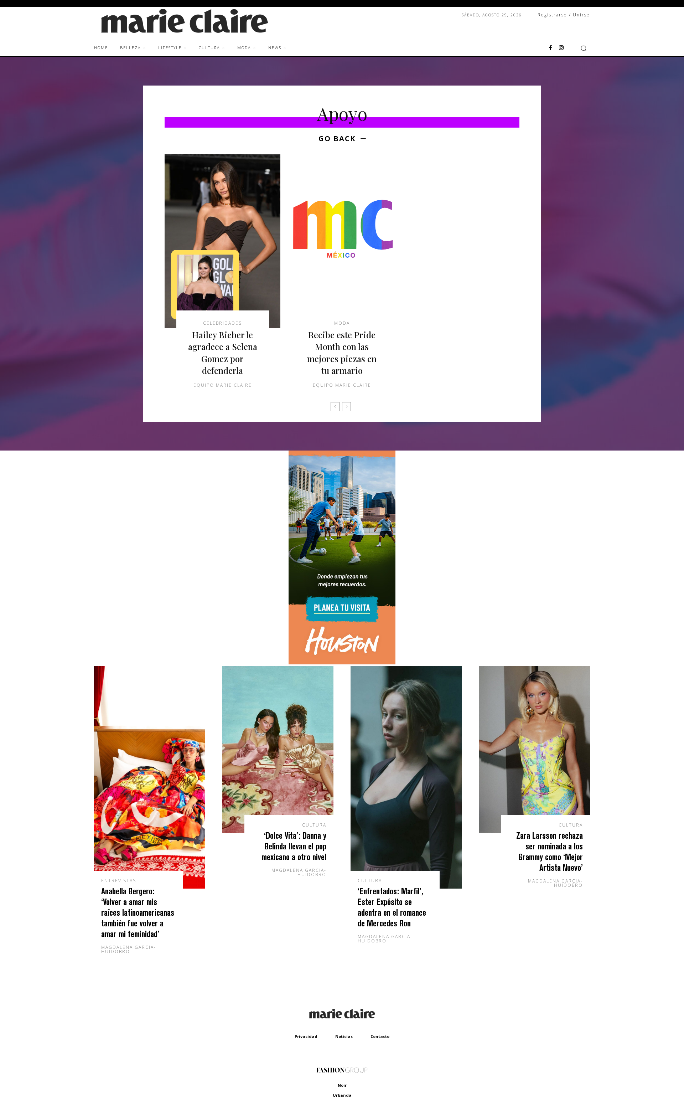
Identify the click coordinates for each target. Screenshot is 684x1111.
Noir (342, 1085)
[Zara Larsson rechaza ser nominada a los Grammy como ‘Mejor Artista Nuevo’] (534, 749)
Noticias (344, 1036)
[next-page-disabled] (346, 406)
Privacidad (306, 1036)
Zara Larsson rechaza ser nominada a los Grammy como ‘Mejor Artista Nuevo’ (549, 851)
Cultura (314, 825)
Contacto (379, 1036)
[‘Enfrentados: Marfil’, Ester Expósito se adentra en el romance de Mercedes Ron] (406, 777)
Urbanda (342, 1095)
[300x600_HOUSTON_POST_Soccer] (342, 662)
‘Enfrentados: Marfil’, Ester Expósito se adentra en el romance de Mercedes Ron (392, 907)
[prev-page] (335, 406)
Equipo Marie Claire (222, 385)
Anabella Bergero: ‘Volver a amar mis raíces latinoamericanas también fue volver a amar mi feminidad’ (137, 912)
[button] (583, 48)
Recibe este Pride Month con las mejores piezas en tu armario (342, 352)
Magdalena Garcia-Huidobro (128, 949)
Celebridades (222, 323)
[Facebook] (550, 48)
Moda (342, 323)
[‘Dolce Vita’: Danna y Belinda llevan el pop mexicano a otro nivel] (277, 749)
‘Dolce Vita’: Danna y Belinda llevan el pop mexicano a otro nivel (293, 846)
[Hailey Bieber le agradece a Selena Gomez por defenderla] (222, 241)
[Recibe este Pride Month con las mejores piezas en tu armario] (342, 241)
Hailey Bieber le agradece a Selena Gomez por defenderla (222, 352)
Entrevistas (118, 881)
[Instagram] (561, 48)
